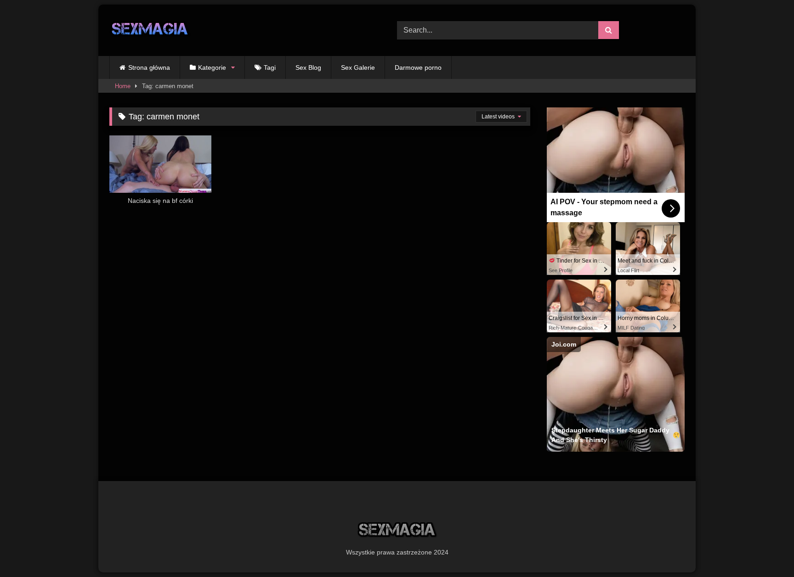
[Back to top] (765, 550)
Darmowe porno (418, 67)
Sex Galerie (358, 67)
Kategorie (212, 67)
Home (122, 86)
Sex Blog (308, 67)
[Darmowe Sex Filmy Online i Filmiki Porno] (150, 30)
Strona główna (149, 67)
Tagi (270, 67)
